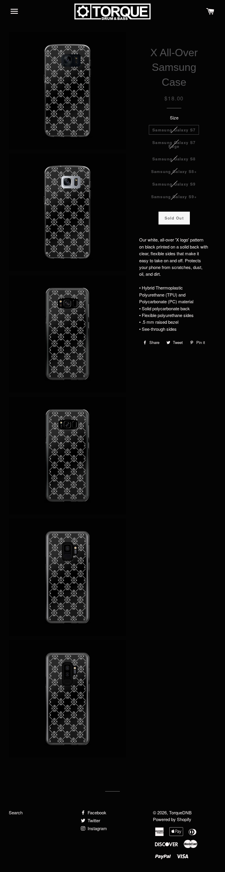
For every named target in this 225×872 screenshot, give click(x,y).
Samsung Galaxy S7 (173, 130)
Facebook (96, 812)
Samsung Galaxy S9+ (174, 196)
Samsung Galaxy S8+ (174, 171)
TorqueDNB (180, 812)
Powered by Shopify (172, 819)
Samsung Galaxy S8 (173, 159)
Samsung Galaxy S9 (173, 184)
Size (174, 117)
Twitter (93, 820)
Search (16, 812)
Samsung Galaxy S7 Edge (173, 144)
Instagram (96, 828)
